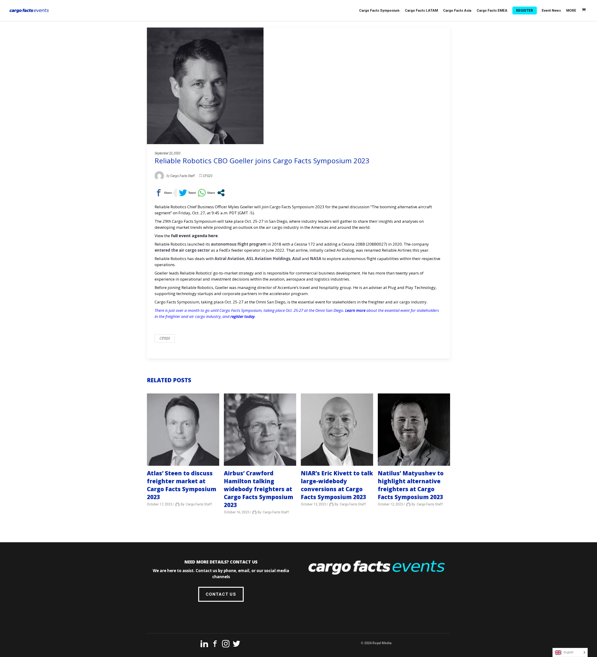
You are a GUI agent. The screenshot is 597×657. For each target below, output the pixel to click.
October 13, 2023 (313, 504)
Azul (296, 258)
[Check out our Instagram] (225, 644)
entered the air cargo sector (182, 250)
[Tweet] (187, 193)
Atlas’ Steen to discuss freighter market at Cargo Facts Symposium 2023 (181, 485)
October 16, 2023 (236, 512)
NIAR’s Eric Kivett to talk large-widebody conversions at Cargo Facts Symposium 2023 (337, 485)
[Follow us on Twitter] (236, 644)
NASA (315, 258)
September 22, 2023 (167, 153)
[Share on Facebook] (163, 193)
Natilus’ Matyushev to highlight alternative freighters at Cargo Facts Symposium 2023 (411, 485)
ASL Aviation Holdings (268, 258)
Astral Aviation (229, 258)
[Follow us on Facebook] (215, 644)
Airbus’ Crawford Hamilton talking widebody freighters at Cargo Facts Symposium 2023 (258, 489)
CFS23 (207, 176)
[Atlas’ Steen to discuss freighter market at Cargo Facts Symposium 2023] (183, 429)
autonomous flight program (239, 244)
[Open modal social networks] (221, 193)
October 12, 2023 (390, 504)
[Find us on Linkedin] (204, 644)
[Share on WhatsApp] (206, 193)
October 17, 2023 (159, 504)
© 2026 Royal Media (376, 643)
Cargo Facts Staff (182, 176)
